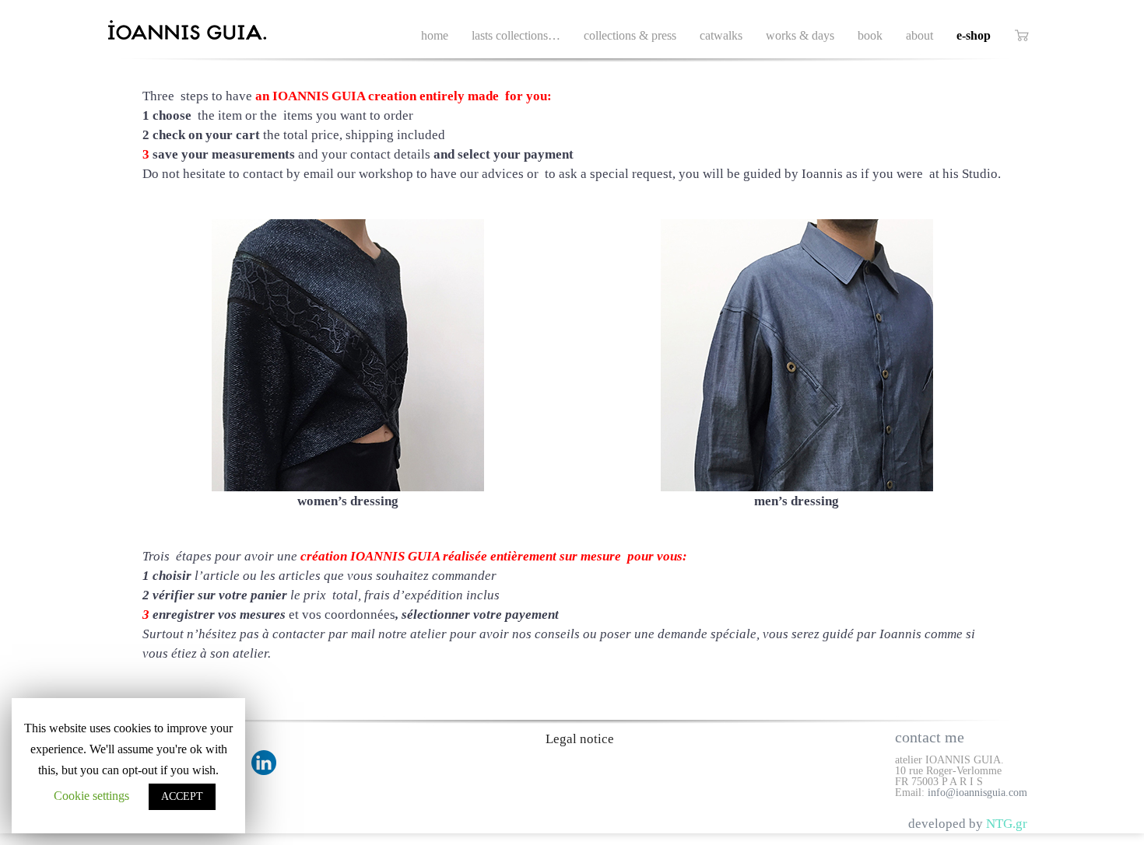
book (870, 35)
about (919, 35)
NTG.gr (1006, 823)
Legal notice (580, 739)
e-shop (973, 35)
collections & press (630, 35)
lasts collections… (516, 35)
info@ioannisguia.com (977, 792)
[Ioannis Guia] (205, 31)
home (434, 35)
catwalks (721, 35)
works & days (800, 35)
